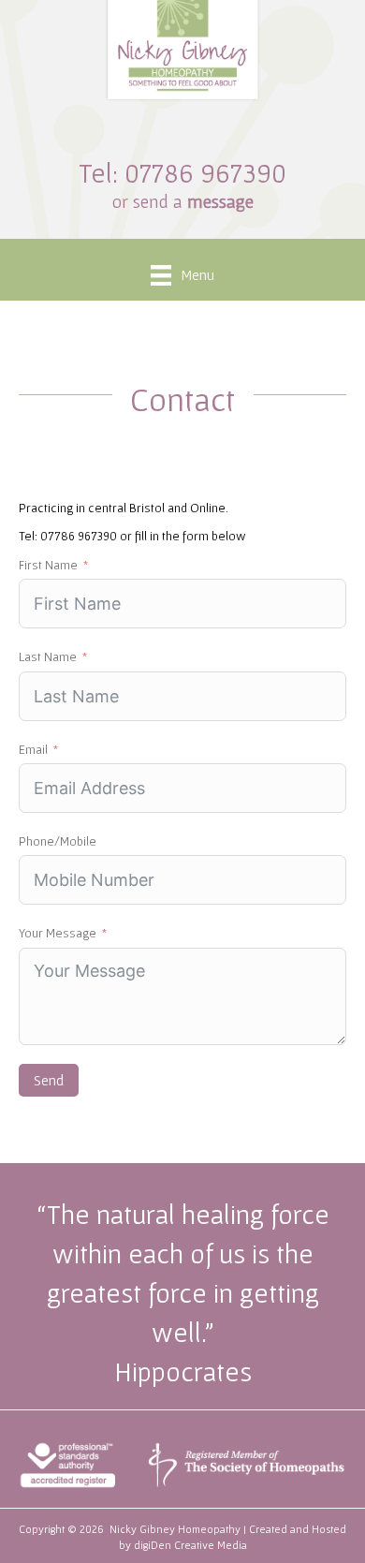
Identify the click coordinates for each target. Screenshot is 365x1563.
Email (33, 749)
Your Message (57, 932)
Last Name (48, 656)
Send (49, 1079)
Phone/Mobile (57, 840)
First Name (48, 564)
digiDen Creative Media (190, 1545)
